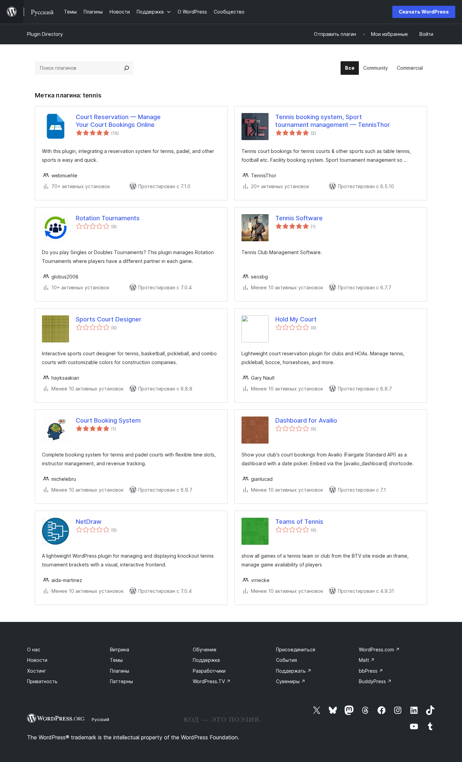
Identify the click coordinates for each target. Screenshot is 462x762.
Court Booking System (108, 420)
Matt (367, 660)
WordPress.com (379, 649)
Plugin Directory (45, 34)
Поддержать (293, 671)
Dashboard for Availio (306, 420)
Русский (100, 719)
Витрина (119, 649)
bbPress (371, 671)
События (286, 660)
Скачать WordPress (424, 12)
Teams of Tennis (299, 521)
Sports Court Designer (108, 319)
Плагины (119, 671)
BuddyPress (375, 681)
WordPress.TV (212, 681)
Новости (37, 660)
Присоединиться (295, 649)
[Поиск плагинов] (126, 68)
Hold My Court (296, 319)
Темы (116, 660)
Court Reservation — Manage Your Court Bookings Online (118, 120)
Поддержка (206, 660)
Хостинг (36, 671)
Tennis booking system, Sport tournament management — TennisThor (332, 120)
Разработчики (209, 671)
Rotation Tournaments (108, 218)
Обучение (204, 649)
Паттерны (121, 681)
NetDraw (88, 521)
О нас (33, 649)
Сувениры (290, 681)
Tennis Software (299, 218)
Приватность (42, 681)
